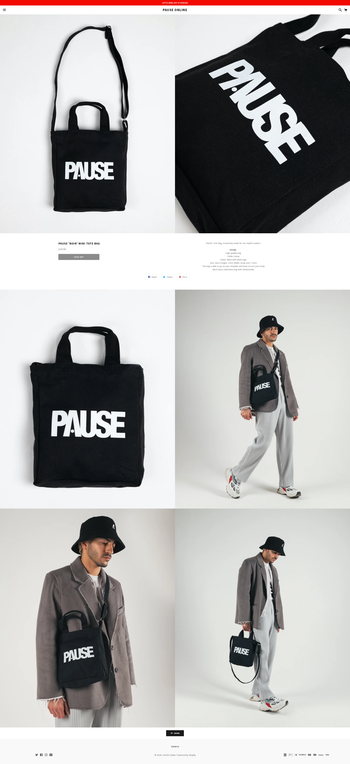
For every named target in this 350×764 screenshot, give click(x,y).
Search (175, 746)
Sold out (79, 257)
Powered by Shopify (186, 755)
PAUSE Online (175, 10)
